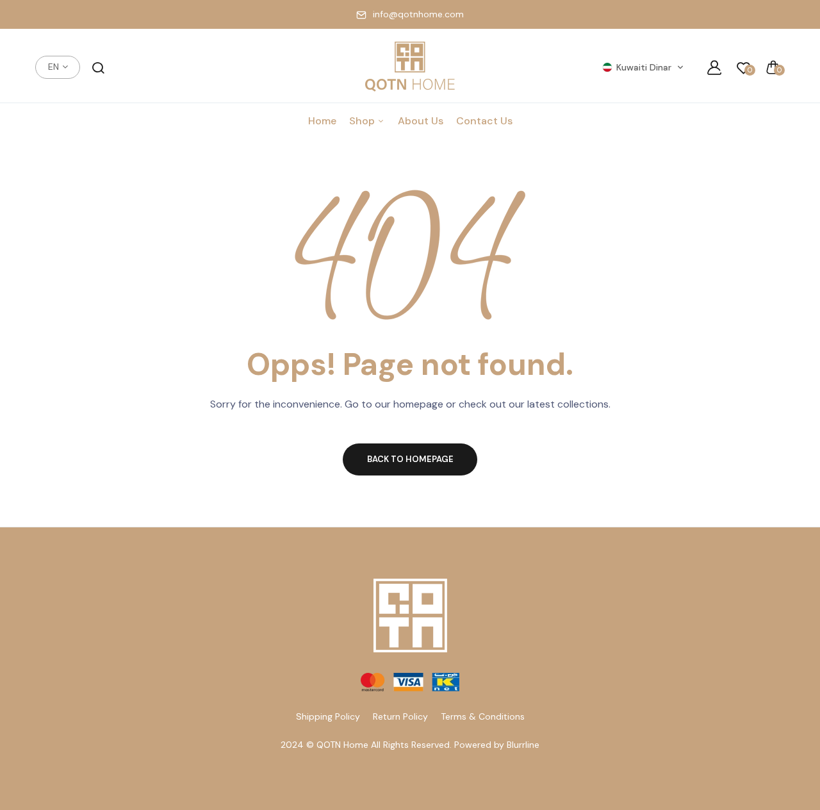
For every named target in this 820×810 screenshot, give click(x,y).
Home (322, 121)
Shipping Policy (328, 716)
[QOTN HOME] (410, 67)
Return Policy (400, 716)
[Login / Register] (714, 67)
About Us (420, 121)
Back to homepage (410, 459)
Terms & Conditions (483, 716)
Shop (363, 121)
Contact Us (484, 121)
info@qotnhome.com (418, 14)
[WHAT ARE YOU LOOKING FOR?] (98, 67)
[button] (643, 67)
